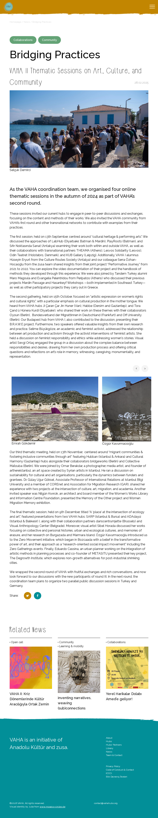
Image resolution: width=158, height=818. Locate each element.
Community (49, 40)
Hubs (109, 741)
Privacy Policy (113, 766)
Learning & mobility (71, 646)
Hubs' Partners (114, 744)
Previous (136, 368)
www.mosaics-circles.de (52, 806)
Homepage (15, 22)
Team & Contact (114, 755)
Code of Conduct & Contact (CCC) (120, 771)
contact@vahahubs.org (106, 803)
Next (144, 368)
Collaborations (23, 40)
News (27, 22)
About (109, 738)
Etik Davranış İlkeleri (116, 776)
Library (109, 748)
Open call (17, 642)
